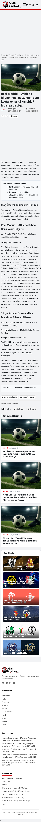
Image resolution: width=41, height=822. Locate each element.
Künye (4, 804)
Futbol (4, 699)
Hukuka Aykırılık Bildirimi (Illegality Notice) (16, 791)
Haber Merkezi (12, 404)
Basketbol (5, 702)
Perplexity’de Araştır (27, 397)
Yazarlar (5, 721)
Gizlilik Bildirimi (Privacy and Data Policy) (16, 801)
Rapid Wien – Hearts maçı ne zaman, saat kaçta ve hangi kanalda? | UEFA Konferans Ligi (19, 454)
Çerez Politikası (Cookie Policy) (12, 794)
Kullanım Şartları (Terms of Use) (13, 798)
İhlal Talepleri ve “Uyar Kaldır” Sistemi (15, 788)
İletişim (4, 785)
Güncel (11, 55)
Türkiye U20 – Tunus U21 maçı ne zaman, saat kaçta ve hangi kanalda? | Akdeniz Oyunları (20, 541)
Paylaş (14, 116)
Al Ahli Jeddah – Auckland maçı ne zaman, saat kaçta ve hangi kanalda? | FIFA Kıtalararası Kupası (20, 497)
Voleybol (5, 705)
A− (2, 115)
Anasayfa (4, 55)
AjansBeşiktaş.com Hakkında (12, 778)
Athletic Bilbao (20, 388)
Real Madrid (31, 388)
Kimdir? (4, 715)
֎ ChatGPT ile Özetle (9, 397)
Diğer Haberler (7, 712)
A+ (6, 115)
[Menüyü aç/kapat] (24, 4)
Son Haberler (6, 696)
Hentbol (5, 709)
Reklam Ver (6, 781)
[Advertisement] (20, 31)
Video (4, 718)
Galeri (4, 725)
